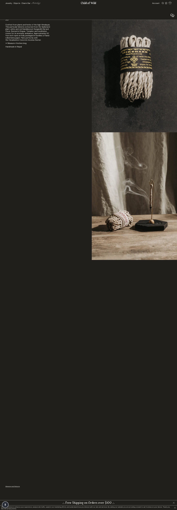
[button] (5, 504)
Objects (16, 3)
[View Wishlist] (166, 3)
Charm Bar (25, 3)
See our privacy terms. (8, 508)
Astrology (36, 3)
